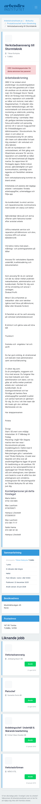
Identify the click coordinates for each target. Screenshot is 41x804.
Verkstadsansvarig (15, 654)
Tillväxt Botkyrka (21, 560)
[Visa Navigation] (36, 7)
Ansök (30, 664)
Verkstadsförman (14, 767)
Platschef (10, 691)
